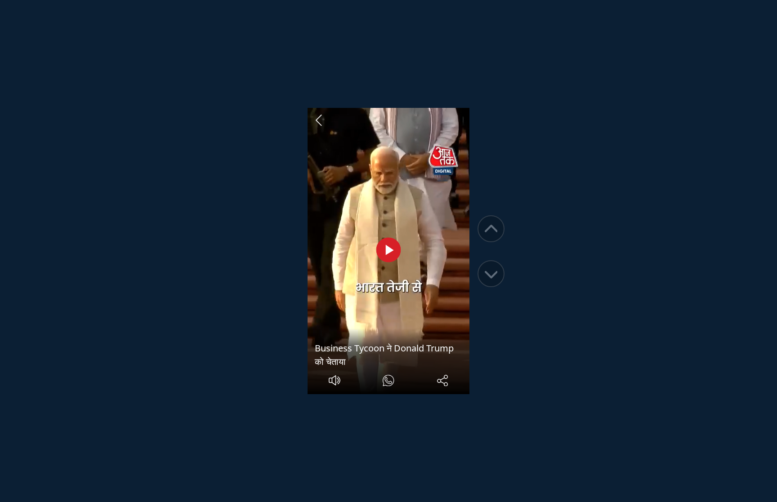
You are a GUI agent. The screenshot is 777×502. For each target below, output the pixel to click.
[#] (388, 382)
